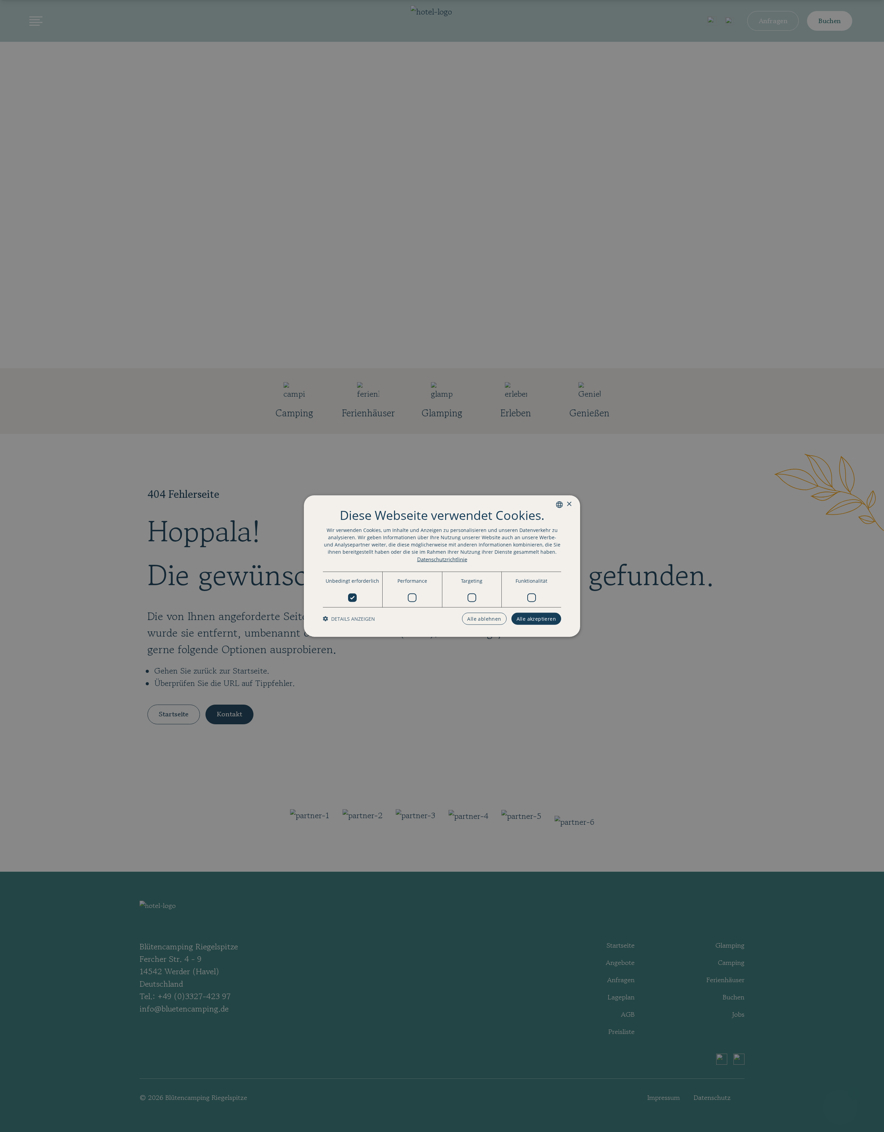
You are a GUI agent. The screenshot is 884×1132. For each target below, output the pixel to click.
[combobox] (559, 504)
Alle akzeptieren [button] (536, 619)
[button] (349, 619)
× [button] (568, 504)
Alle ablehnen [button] (484, 619)
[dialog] (442, 566)
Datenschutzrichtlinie (442, 558)
